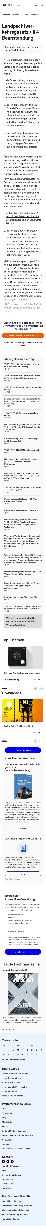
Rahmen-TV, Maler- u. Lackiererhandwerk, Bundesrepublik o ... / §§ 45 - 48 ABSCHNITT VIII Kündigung (21, 475)
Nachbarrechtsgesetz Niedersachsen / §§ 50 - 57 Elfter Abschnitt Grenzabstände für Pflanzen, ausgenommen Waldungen (21, 523)
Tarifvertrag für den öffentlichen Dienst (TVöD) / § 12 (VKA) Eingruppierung (22, 376)
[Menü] (18, 4)
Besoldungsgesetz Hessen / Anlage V (21, 510)
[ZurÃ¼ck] (35, 689)
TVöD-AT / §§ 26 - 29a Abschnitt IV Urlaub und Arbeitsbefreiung (22, 365)
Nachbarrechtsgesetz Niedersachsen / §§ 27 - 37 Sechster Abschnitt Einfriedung (21, 461)
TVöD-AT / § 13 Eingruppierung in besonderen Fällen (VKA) (22, 488)
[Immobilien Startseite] (8, 5)
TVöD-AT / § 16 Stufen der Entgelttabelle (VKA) (22, 388)
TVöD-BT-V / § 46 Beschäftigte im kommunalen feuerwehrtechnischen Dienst (22, 607)
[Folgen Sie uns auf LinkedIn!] (3, 1161)
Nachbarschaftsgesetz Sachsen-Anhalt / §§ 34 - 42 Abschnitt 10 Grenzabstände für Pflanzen (22, 427)
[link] (6, 14)
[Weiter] (41, 688)
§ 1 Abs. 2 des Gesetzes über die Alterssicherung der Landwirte (23, 216)
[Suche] (35, 4)
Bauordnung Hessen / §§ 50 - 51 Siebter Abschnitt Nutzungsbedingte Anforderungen (22, 585)
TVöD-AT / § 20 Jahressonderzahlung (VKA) (21, 414)
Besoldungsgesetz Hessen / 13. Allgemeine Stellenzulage (21, 500)
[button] (23, 335)
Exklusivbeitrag (12, 679)
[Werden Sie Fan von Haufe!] (12, 1161)
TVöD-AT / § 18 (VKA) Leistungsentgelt (21, 450)
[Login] (41, 4)
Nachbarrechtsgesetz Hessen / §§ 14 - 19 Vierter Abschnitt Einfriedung (22, 572)
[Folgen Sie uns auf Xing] (7, 1161)
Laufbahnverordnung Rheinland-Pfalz (21, 597)
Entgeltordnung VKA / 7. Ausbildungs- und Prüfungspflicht (21, 439)
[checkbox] (6, 937)
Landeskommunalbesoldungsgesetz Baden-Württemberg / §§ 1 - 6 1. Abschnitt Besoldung (22, 401)
